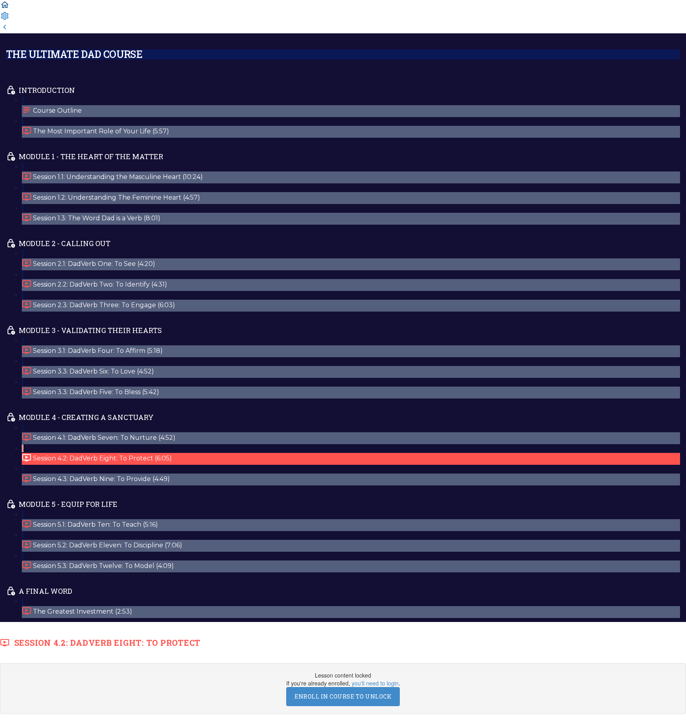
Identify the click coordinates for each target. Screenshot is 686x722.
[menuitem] (5, 18)
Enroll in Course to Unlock (343, 696)
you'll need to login (375, 683)
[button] (5, 7)
